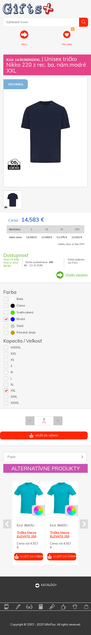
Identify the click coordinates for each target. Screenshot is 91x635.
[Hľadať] (83, 22)
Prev (7, 524)
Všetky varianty (76, 275)
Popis (12, 457)
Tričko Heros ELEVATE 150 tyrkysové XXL (18, 536)
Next (84, 524)
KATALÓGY (49, 585)
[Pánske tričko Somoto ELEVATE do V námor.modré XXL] (53, 498)
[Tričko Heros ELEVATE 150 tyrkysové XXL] (20, 498)
